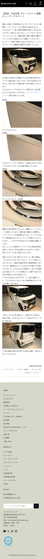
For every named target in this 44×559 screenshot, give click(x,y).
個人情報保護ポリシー (10, 494)
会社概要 (6, 438)
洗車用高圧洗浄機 (9, 476)
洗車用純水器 (7, 473)
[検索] (36, 506)
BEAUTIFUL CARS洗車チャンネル (15, 427)
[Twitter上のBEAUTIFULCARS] (8, 531)
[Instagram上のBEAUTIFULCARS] (16, 531)
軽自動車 (26, 369)
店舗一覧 (6, 434)
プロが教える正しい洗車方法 (12, 416)
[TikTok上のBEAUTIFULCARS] (12, 531)
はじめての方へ (8, 398)
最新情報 (6, 402)
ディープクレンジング (10, 459)
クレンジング (7, 455)
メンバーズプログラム (10, 431)
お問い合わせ (7, 441)
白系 (40, 369)
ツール (5, 469)
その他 (5, 484)
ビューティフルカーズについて (13, 409)
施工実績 (6, 423)
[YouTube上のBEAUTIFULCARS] (4, 531)
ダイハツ (12, 369)
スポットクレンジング (10, 462)
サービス (6, 413)
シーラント (7, 466)
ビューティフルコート (35, 372)
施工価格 (6, 420)
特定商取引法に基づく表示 (12, 498)
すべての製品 (7, 452)
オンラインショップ (9, 395)
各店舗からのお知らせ (10, 406)
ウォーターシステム (9, 480)
